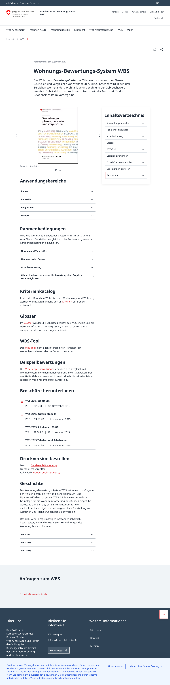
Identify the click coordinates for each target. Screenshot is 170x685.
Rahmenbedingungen (118, 129)
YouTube (56, 640)
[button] (15, 30)
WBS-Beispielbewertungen (39, 369)
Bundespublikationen (43, 465)
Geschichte (112, 175)
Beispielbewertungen (117, 155)
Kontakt (94, 638)
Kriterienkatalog (115, 136)
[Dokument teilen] (161, 49)
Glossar (28, 322)
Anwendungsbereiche (118, 123)
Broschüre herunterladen (119, 162)
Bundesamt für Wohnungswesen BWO (58, 13)
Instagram (57, 634)
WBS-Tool (30, 347)
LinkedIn (72, 640)
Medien (94, 646)
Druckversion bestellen (118, 168)
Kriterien (67, 301)
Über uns (95, 630)
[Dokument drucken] (154, 49)
